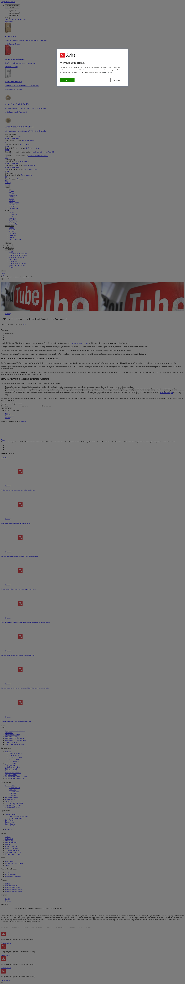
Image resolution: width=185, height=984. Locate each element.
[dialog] (92, 67)
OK (67, 80)
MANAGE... (118, 80)
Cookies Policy (108, 72)
